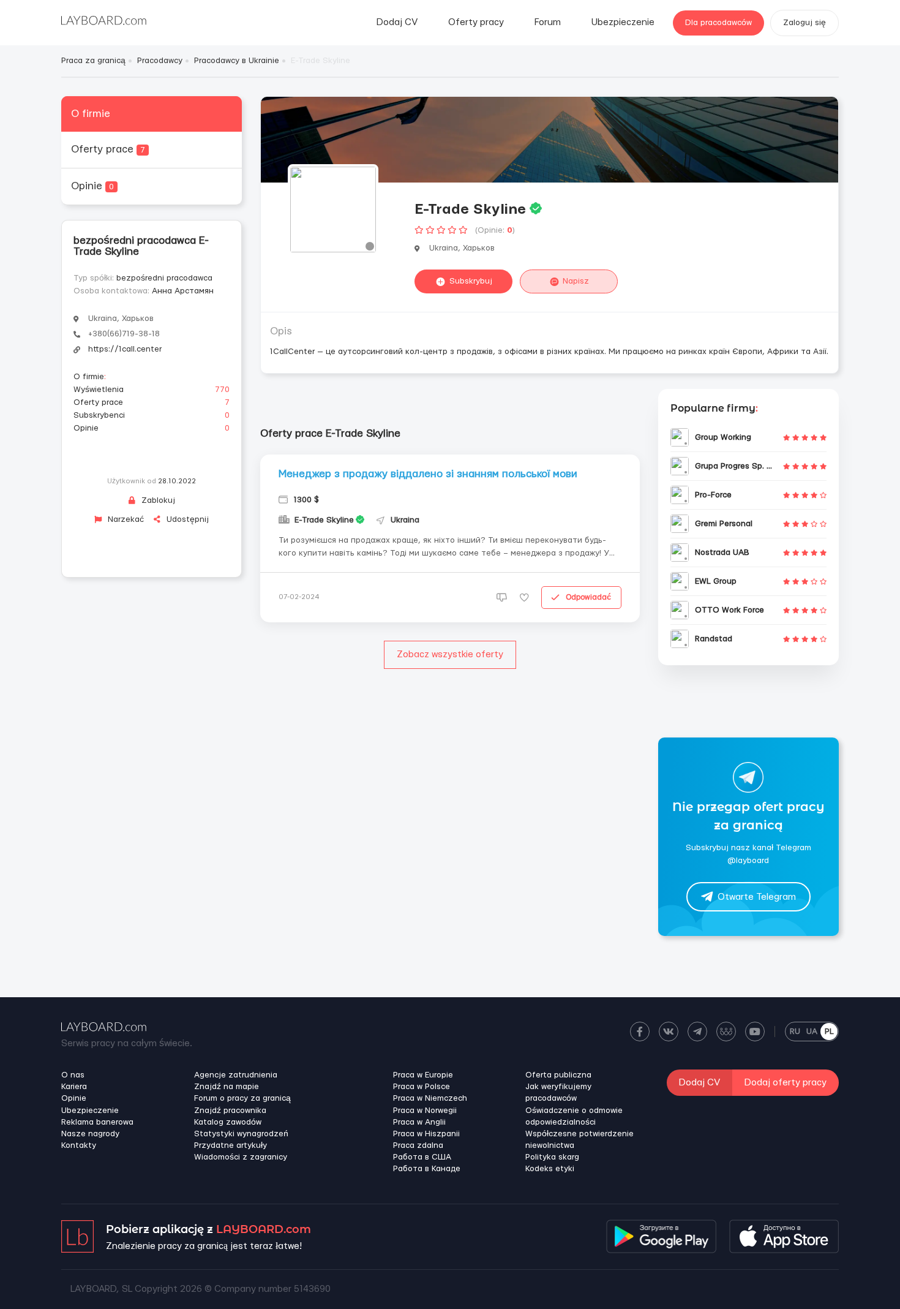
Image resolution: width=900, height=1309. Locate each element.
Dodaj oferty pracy (785, 1082)
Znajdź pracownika (230, 1110)
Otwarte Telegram (757, 897)
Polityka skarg (552, 1157)
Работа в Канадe (426, 1168)
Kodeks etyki (549, 1168)
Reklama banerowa (97, 1122)
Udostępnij (186, 519)
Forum (547, 22)
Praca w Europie (423, 1075)
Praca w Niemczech (430, 1098)
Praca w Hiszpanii (426, 1134)
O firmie (90, 113)
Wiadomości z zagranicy (240, 1157)
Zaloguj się (804, 22)
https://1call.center (125, 349)
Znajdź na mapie (226, 1086)
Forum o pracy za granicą (242, 1098)
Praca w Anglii (419, 1122)
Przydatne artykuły (230, 1145)
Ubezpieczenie (622, 22)
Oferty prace (108, 149)
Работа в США (422, 1157)
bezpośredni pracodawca (164, 278)
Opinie (92, 186)
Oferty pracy (476, 22)
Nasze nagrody (90, 1134)
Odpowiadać (588, 597)
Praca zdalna (418, 1145)
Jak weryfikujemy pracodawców (558, 1092)
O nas (72, 1075)
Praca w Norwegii (425, 1110)
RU (795, 1031)
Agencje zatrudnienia (235, 1075)
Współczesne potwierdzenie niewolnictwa (579, 1140)
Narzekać (124, 519)
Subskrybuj (470, 281)
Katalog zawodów (227, 1122)
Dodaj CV (397, 22)
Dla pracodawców (718, 22)
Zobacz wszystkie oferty (450, 654)
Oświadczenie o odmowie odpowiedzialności (574, 1116)
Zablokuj (157, 500)
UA (811, 1031)
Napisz (576, 281)
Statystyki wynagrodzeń (241, 1134)
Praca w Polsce (421, 1086)
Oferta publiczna (558, 1075)
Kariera (74, 1086)
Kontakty (78, 1145)
